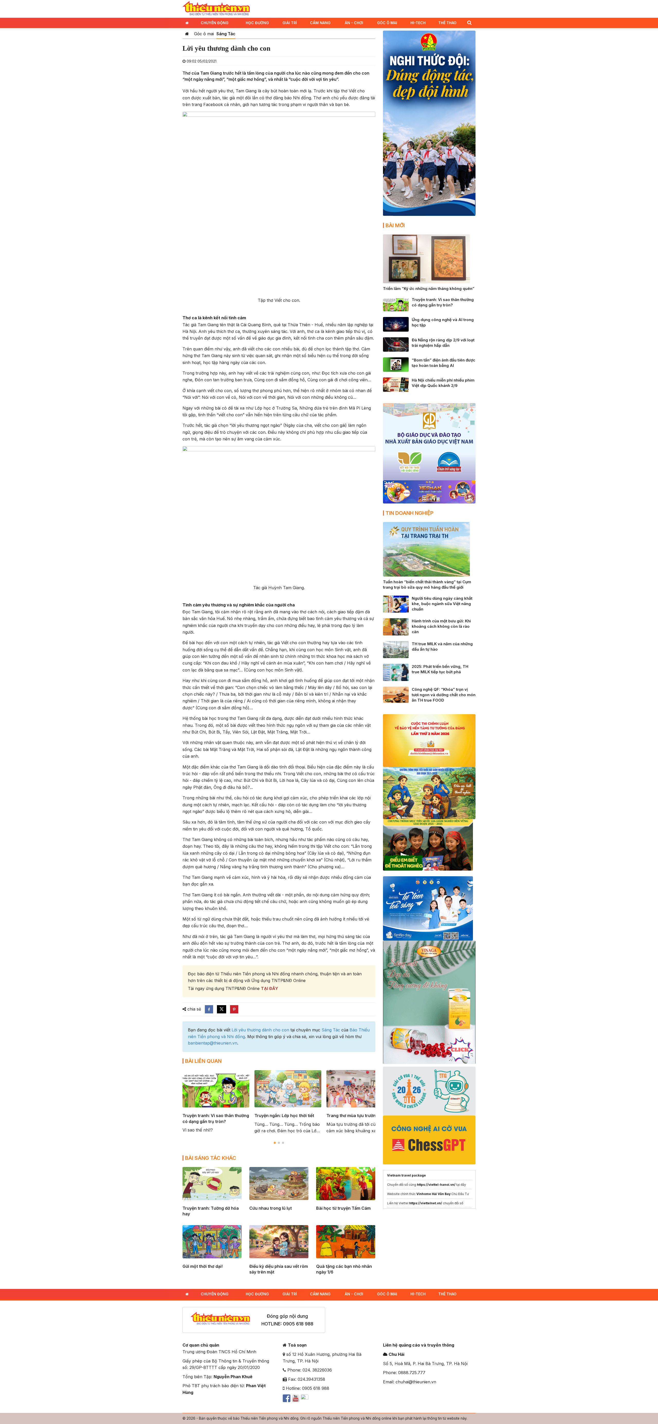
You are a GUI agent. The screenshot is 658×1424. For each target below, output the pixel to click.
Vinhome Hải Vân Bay (433, 1194)
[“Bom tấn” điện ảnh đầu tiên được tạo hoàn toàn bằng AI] (396, 364)
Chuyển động (215, 23)
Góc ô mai (204, 33)
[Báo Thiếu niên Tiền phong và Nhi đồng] (216, 8)
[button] (469, 22)
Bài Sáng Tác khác (210, 1158)
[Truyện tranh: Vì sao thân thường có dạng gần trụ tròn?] (396, 303)
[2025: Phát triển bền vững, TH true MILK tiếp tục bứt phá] (396, 672)
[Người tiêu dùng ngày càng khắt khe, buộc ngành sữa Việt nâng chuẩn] (396, 603)
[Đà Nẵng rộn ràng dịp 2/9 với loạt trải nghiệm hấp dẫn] (396, 344)
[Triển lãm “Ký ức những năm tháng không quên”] (426, 258)
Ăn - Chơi (354, 23)
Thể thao (447, 23)
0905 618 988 (298, 1323)
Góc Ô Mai (387, 23)
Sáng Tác (225, 33)
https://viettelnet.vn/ (425, 1203)
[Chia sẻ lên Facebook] (209, 1009)
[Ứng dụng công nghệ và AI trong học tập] (396, 323)
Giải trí (289, 23)
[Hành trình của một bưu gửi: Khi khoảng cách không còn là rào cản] (396, 626)
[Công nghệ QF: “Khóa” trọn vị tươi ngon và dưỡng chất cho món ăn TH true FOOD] (396, 694)
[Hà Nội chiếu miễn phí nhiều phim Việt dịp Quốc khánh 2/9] (396, 384)
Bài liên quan (203, 1061)
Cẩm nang (320, 23)
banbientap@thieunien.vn (212, 1043)
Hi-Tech (418, 23)
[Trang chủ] (186, 34)
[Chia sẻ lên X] (221, 1009)
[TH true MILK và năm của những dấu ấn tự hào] (396, 649)
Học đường (257, 23)
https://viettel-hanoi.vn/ (436, 1185)
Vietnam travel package (406, 1175)
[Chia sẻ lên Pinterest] (234, 1009)
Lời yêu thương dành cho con (260, 1029)
